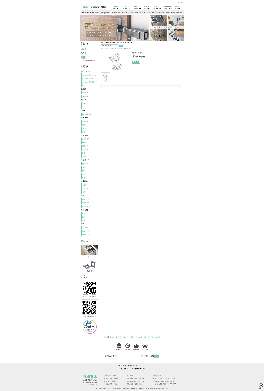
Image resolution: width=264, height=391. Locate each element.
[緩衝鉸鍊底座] (106, 82)
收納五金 (84, 135)
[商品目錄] (89, 68)
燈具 (82, 224)
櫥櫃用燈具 (85, 231)
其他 (83, 132)
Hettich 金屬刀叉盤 (88, 82)
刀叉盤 (84, 156)
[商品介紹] (137, 6)
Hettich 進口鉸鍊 (87, 78)
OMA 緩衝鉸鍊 (87, 114)
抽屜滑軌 (85, 164)
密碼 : (83, 53)
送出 (156, 356)
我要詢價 (135, 62)
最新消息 (118, 337)
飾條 (83, 178)
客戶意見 (150, 337)
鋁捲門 (84, 85)
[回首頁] (96, 6)
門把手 (84, 128)
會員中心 (132, 337)
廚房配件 (84, 181)
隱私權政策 (142, 366)
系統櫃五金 (85, 160)
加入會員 (92, 60)
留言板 (138, 337)
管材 (83, 220)
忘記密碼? (84, 60)
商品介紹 (125, 337)
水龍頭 (84, 185)
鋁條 (82, 196)
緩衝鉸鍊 (85, 121)
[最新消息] (158, 6)
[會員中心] (147, 6)
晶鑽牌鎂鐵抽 (86, 96)
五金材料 (84, 210)
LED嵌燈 (85, 227)
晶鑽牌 (83, 89)
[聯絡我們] (178, 6)
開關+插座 (85, 234)
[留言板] (168, 6)
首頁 (102, 48)
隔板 (83, 167)
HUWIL (84, 103)
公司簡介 (112, 337)
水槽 (83, 192)
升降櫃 (84, 142)
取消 (152, 356)
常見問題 (144, 337)
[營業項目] (126, 6)
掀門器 (83, 100)
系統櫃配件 (85, 174)
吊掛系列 (85, 149)
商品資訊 (107, 48)
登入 (83, 57)
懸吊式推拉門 (86, 206)
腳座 (83, 171)
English (180, 2)
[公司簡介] (116, 6)
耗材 (83, 217)
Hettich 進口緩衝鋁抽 (89, 75)
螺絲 (83, 213)
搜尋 (121, 46)
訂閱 (146, 356)
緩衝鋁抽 (85, 93)
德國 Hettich (85, 71)
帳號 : (83, 49)
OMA (83, 110)
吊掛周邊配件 (86, 139)
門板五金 (84, 118)
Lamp (84, 107)
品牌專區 (157, 337)
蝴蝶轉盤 (85, 146)
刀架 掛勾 (85, 188)
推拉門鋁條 (85, 199)
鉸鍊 (83, 125)
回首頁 (106, 337)
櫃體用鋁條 (85, 203)
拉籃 (83, 153)
